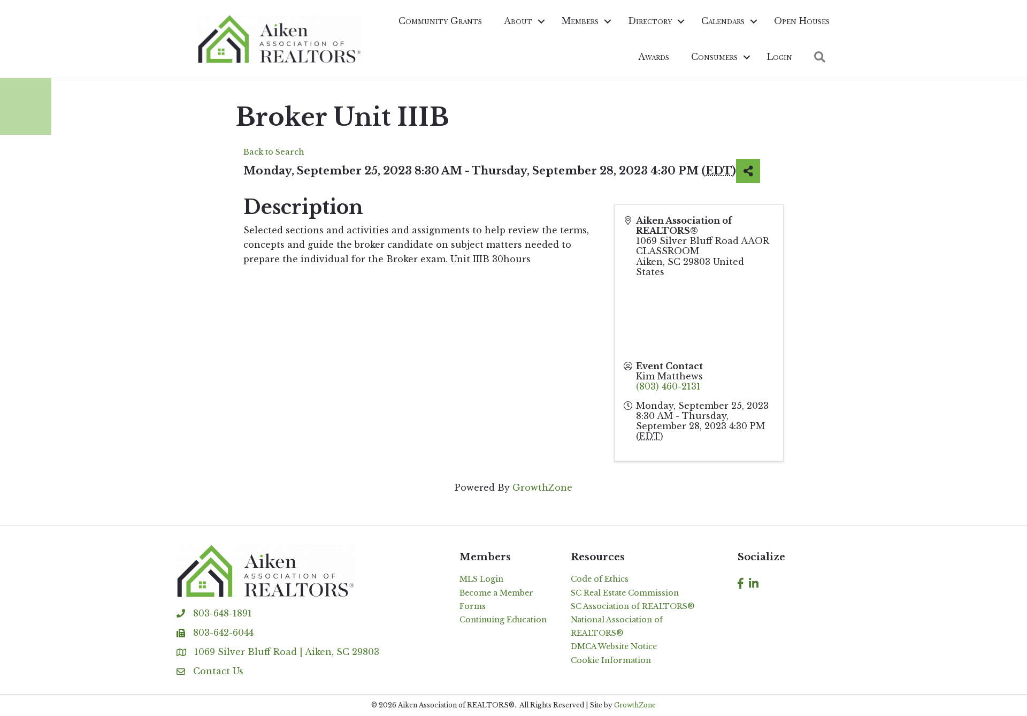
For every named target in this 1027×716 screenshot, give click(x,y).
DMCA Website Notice (614, 646)
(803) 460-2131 (668, 386)
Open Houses (802, 21)
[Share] (748, 171)
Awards (653, 56)
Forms (472, 606)
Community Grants (440, 21)
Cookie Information (611, 660)
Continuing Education (503, 619)
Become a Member (496, 593)
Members (580, 21)
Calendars (723, 21)
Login (779, 56)
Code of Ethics (600, 579)
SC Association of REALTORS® (632, 606)
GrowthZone (542, 487)
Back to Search (273, 152)
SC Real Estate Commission (625, 593)
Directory (650, 21)
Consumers (714, 56)
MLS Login (481, 579)
